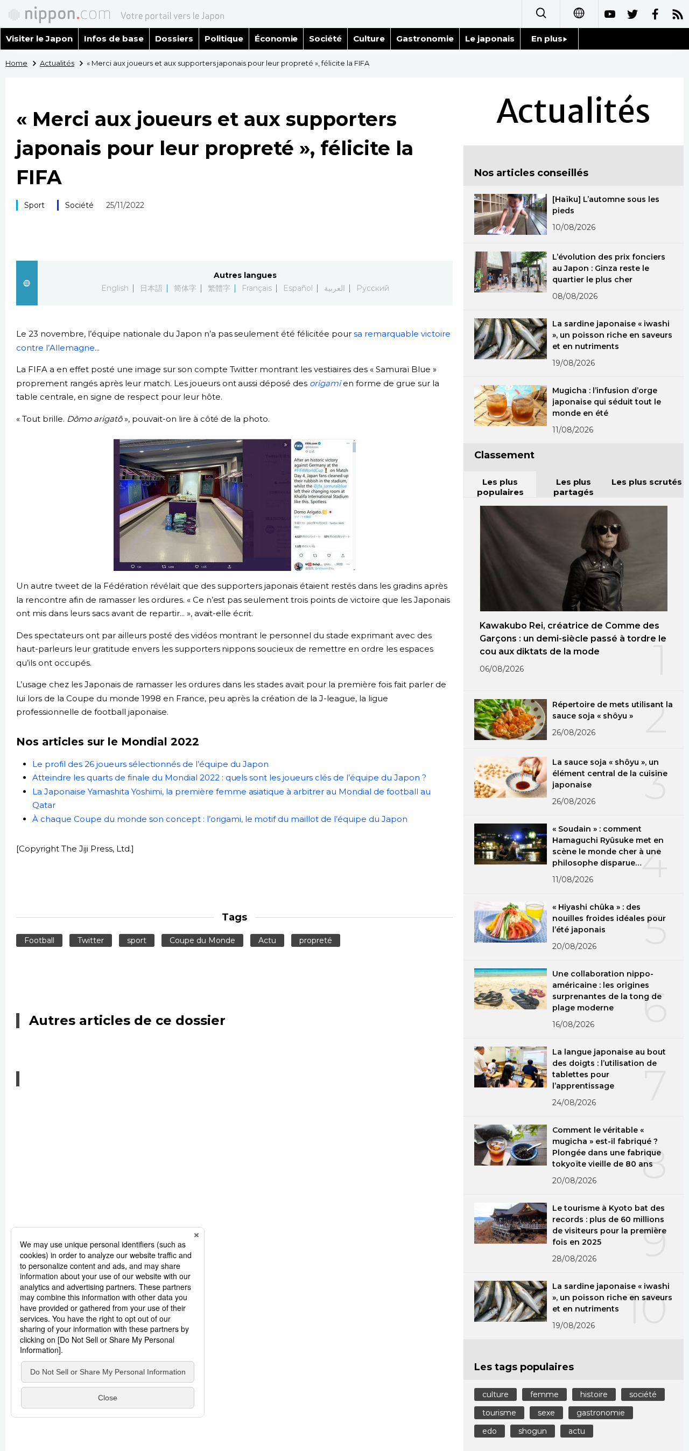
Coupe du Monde (202, 940)
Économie (276, 38)
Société (325, 38)
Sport (34, 205)
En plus (547, 38)
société (643, 1394)
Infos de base (114, 38)
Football (39, 940)
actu (576, 1431)
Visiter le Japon (39, 38)
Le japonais (490, 38)
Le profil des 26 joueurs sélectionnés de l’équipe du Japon (150, 764)
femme (544, 1394)
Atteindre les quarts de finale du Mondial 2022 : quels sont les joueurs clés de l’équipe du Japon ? (229, 777)
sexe (546, 1413)
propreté (315, 940)
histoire (594, 1394)
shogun (532, 1431)
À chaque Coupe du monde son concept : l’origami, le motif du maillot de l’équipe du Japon (219, 819)
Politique (224, 38)
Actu (267, 940)
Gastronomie (425, 38)
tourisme (499, 1413)
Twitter (91, 940)
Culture (369, 38)
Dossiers (174, 38)
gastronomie (600, 1413)
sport (136, 940)
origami (325, 383)
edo (489, 1431)
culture (495, 1394)
